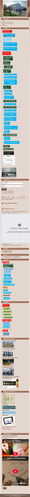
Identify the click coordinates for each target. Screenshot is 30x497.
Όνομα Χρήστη (4, 181)
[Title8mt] (10, 120)
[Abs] (7, 276)
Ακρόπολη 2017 (7, 252)
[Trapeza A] (8, 279)
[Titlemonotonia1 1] (10, 84)
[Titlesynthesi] (10, 78)
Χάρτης (23, 198)
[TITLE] (6, 55)
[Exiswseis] (9, 285)
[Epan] (8, 150)
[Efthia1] (7, 312)
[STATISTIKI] (7, 32)
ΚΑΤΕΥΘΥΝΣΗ (22, 196)
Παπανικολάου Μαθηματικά (8, 23)
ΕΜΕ (4, 393)
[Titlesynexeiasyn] (10, 105)
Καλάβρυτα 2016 (7, 251)
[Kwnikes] (7, 315)
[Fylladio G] (8, 60)
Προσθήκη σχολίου (6, 244)
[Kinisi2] (5, 291)
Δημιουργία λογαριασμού (7, 190)
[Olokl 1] (12, 144)
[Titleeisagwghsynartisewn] (10, 75)
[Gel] (8, 375)
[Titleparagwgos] (10, 108)
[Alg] (5, 331)
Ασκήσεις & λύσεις (8, 328)
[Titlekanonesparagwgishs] (10, 116)
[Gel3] (15, 8)
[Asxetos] (4, 489)
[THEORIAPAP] (6, 64)
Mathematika (6, 410)
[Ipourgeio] (7, 356)
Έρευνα (3, 24)
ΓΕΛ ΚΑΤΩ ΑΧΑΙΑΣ (8, 367)
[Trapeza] (6, 299)
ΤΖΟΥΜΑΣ (5, 404)
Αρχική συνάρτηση (16, 198)
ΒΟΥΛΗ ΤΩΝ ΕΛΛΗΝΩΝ (9, 340)
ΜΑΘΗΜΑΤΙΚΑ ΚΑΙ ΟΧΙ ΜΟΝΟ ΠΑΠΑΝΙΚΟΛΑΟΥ (10, 377)
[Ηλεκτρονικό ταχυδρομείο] (11, 212)
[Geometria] (6, 296)
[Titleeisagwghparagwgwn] (10, 111)
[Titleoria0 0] (8, 92)
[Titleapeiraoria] (8, 94)
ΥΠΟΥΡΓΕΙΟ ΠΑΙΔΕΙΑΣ (9, 348)
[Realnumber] (8, 267)
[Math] (9, 413)
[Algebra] (5, 263)
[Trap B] (8, 318)
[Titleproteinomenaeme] (8, 155)
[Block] (10, 388)
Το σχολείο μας (9, 209)
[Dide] (8, 366)
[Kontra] (9, 36)
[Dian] (6, 309)
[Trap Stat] (7, 41)
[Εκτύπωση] (8, 212)
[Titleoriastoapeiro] (9, 99)
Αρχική (12, 196)
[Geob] (7, 321)
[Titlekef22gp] (10, 46)
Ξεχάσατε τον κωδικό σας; (8, 193)
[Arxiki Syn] (7, 140)
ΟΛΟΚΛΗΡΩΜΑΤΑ (5, 198)
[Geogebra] (8, 425)
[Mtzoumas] (9, 408)
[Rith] (7, 125)
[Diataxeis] (7, 272)
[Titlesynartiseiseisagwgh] (7, 72)
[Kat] (6, 306)
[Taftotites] (8, 269)
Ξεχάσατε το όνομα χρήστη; (8, 192)
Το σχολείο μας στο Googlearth (14, 245)
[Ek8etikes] (6, 335)
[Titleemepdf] (9, 165)
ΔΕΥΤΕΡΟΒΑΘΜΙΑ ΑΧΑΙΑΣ (10, 357)
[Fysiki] (5, 288)
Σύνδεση (4, 189)
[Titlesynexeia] (10, 102)
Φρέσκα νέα (4, 25)
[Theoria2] (8, 68)
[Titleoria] (7, 89)
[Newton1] (7, 293)
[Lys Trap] (7, 283)
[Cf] (7, 132)
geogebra (5, 415)
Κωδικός (3, 184)
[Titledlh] (11, 129)
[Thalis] (6, 324)
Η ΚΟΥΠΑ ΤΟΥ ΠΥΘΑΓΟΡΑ (10, 436)
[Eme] (8, 403)
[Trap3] (6, 147)
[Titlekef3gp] (10, 50)
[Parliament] (8, 347)
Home (3, 21)
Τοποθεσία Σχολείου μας (7, 22)
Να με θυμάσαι (4, 187)
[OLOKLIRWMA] (10, 136)
